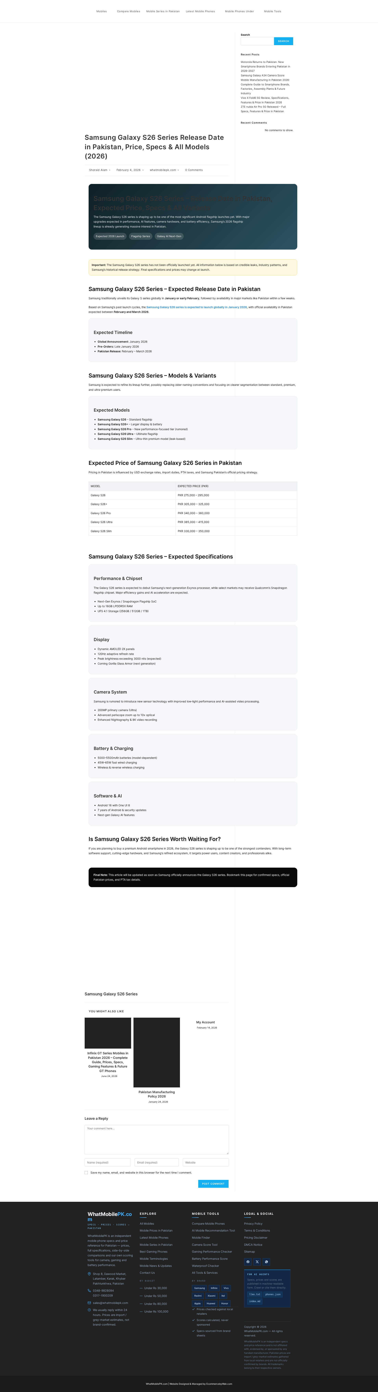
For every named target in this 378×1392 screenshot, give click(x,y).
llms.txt (254, 1294)
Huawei (211, 1303)
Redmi (198, 1295)
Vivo (226, 1288)
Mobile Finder (201, 1237)
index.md (254, 1301)
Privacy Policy (253, 1223)
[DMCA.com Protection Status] (267, 1314)
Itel (223, 1295)
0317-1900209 (103, 1295)
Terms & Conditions (257, 1230)
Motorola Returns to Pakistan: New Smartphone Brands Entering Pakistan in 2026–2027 (265, 66)
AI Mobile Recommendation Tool (213, 1230)
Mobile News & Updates (156, 1266)
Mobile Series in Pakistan (156, 1245)
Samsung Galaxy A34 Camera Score (262, 75)
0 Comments (194, 170)
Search (245, 34)
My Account (205, 1022)
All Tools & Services (205, 1273)
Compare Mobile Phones (208, 1223)
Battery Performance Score (210, 1259)
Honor (224, 1303)
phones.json (273, 1294)
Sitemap (249, 1251)
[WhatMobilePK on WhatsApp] (266, 1262)
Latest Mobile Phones (154, 1237)
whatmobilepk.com (163, 170)
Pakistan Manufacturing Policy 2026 (157, 1094)
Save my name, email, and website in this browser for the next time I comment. (141, 1172)
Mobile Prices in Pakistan (156, 1230)
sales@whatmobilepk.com (110, 1303)
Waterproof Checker (205, 1266)
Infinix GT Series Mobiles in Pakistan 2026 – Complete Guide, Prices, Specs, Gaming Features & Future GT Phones (107, 1062)
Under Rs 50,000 (155, 1296)
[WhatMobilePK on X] (257, 1262)
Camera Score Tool (204, 1245)
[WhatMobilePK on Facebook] (248, 1262)
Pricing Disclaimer (255, 1237)
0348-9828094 (103, 1290)
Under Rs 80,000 (155, 1304)
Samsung (199, 1288)
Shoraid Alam (98, 170)
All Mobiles (147, 1223)
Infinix (214, 1288)
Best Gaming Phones (154, 1251)
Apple (197, 1303)
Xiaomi (211, 1295)
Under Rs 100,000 (156, 1311)
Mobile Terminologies (154, 1259)
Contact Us (147, 1273)
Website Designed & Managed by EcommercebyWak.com (201, 1383)
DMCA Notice (253, 1245)
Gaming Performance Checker (212, 1251)
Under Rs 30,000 (155, 1288)
